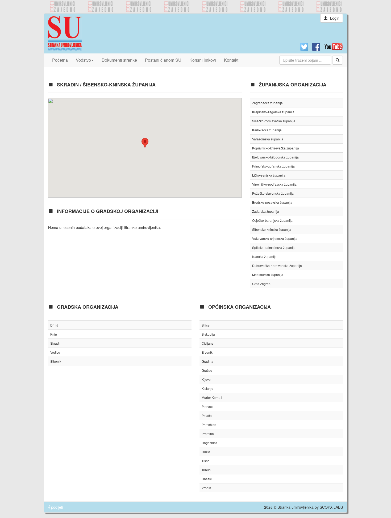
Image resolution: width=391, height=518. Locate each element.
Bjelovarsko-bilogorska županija (275, 157)
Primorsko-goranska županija (273, 166)
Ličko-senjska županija (268, 175)
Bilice (206, 325)
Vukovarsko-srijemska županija (274, 238)
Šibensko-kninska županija (271, 229)
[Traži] (337, 60)
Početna (60, 60)
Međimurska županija (267, 274)
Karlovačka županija (267, 130)
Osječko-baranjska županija (272, 220)
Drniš (54, 325)
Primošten (209, 424)
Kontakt (231, 60)
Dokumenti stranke (119, 60)
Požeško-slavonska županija (273, 193)
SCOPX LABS (331, 507)
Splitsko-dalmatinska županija (274, 247)
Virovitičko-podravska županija (274, 184)
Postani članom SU (163, 60)
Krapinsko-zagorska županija (273, 112)
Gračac (207, 370)
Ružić (206, 451)
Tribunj (206, 469)
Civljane (208, 343)
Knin (53, 334)
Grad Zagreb (261, 283)
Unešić (207, 479)
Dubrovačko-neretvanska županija (277, 265)
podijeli (56, 507)
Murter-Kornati (212, 397)
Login (334, 18)
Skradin (55, 343)
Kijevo (206, 379)
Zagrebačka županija (267, 103)
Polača (207, 415)
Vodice (55, 352)
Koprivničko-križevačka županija (275, 148)
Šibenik (55, 361)
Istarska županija (264, 256)
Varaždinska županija (267, 139)
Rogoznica (209, 442)
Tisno (206, 460)
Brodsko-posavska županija (272, 202)
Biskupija (208, 334)
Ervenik (207, 352)
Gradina (207, 361)
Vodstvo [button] (83, 60)
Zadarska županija (265, 211)
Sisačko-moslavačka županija (273, 121)
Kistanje (207, 388)
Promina (208, 433)
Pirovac (207, 406)
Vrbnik (206, 488)
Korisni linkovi (202, 60)
